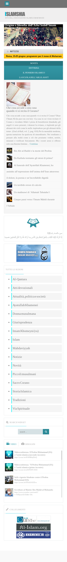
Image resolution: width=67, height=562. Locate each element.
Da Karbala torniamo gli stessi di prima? (33, 158)
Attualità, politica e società (29, 296)
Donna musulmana (24, 313)
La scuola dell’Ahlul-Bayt (34, 77)
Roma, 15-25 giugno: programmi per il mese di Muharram (34, 56)
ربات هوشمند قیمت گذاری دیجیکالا (33, 556)
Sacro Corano (21, 382)
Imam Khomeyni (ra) (26, 331)
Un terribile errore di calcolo (27, 185)
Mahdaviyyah (21, 348)
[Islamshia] (26, 14)
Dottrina (34, 68)
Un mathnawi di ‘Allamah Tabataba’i (32, 192)
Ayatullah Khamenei (25, 305)
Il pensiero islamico (34, 73)
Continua (34, 144)
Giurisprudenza (22, 322)
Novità (34, 63)
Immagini (30, 444)
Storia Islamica (22, 391)
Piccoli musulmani (24, 374)
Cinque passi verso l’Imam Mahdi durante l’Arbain (31, 202)
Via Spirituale (21, 408)
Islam (16, 339)
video (13, 444)
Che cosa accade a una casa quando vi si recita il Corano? (22, 109)
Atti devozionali (23, 287)
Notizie (17, 356)
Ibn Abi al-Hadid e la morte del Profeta (33, 151)
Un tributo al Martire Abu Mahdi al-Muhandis (33, 490)
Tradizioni (19, 400)
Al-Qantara (20, 279)
